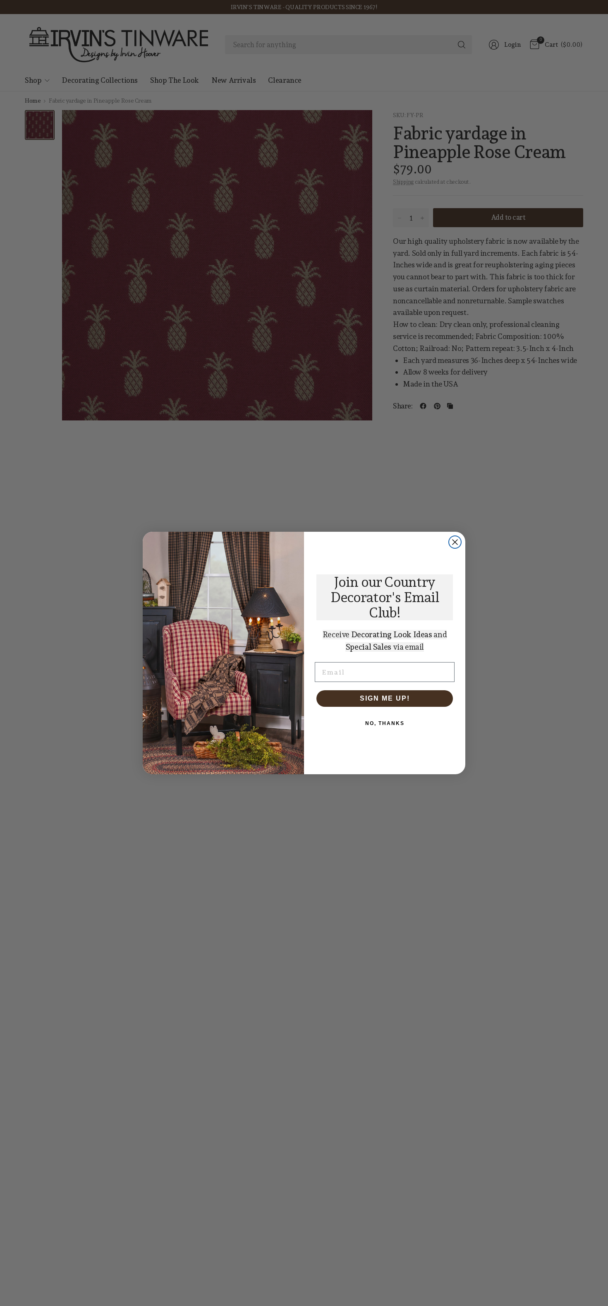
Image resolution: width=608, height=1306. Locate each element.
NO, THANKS (385, 723)
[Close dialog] (455, 542)
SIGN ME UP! (385, 698)
